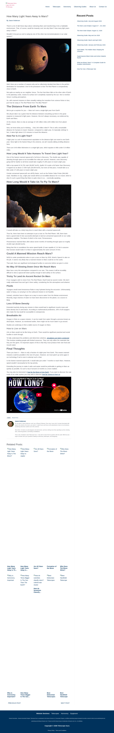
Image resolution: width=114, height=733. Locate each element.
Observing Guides (80, 7)
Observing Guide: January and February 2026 (91, 45)
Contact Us (103, 7)
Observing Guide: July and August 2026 (89, 21)
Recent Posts (15, 417)
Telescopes (56, 7)
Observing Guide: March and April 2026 (89, 40)
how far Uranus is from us (51, 374)
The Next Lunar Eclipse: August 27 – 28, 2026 (91, 26)
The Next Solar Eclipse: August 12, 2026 (89, 30)
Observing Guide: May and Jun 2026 (88, 35)
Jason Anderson (20, 421)
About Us (92, 7)
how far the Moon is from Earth (38, 372)
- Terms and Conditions (60, 730)
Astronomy (67, 7)
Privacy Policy (51, 730)
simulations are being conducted (58, 338)
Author (8, 417)
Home (47, 7)
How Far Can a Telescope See (86, 69)
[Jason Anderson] (11, 426)
